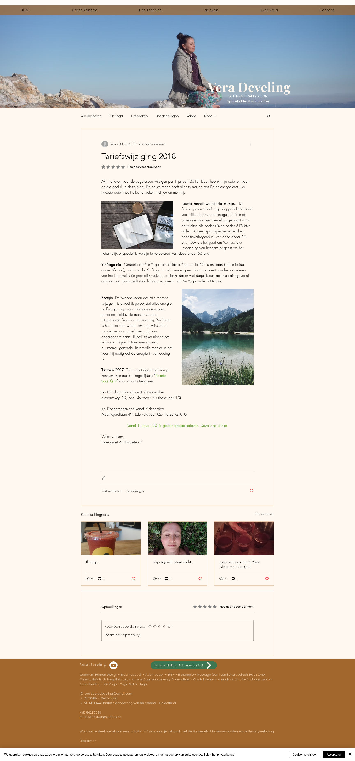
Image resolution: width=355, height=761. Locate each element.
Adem (191, 116)
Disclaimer (88, 741)
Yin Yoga (116, 116)
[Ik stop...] (111, 538)
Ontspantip (139, 116)
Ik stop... (93, 562)
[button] (269, 116)
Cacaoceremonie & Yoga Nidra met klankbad (239, 564)
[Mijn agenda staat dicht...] (177, 538)
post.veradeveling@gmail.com (108, 693)
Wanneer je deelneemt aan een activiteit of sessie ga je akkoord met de (136, 731)
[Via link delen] (103, 478)
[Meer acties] (251, 144)
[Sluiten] (350, 754)
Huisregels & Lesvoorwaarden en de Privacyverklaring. (233, 731)
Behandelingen (167, 116)
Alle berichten (91, 116)
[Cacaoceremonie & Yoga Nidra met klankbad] (244, 538)
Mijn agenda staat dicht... (173, 562)
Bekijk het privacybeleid (219, 754)
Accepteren (334, 754)
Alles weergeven (264, 514)
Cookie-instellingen (305, 754)
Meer (208, 116)
